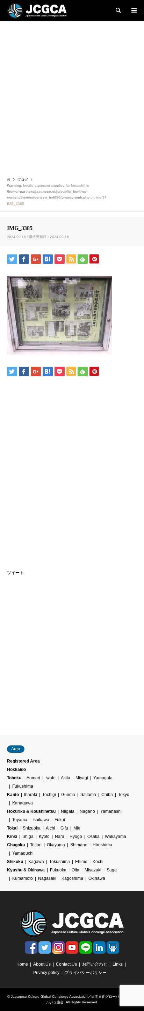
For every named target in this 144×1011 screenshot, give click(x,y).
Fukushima (22, 786)
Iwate (50, 777)
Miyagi (81, 777)
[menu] (133, 10)
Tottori (36, 844)
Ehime (81, 861)
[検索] (117, 10)
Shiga (28, 836)
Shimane (78, 844)
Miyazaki (93, 870)
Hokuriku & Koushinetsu (31, 811)
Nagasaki (47, 878)
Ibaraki (30, 794)
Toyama (19, 819)
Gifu (64, 828)
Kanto (13, 794)
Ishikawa (41, 819)
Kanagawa (22, 803)
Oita (75, 870)
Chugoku (16, 844)
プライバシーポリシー (86, 972)
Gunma (68, 794)
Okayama (56, 844)
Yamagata (103, 777)
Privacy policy (46, 972)
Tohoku (14, 777)
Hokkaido (16, 769)
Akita (65, 777)
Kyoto (44, 836)
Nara (59, 836)
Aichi (50, 828)
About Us (42, 964)
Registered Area (23, 761)
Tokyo (123, 794)
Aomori (33, 777)
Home (22, 964)
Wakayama (115, 836)
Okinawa (96, 878)
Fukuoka (58, 870)
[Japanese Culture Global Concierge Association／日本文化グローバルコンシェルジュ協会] (37, 10)
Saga (112, 870)
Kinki (12, 836)
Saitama (88, 794)
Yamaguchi (23, 853)
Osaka (93, 836)
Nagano (87, 811)
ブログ (22, 179)
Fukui (60, 819)
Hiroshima (102, 844)
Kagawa (36, 861)
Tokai (12, 828)
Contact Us (66, 964)
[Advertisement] (72, 96)
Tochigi (49, 794)
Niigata (67, 811)
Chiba (107, 794)
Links (118, 964)
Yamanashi (111, 811)
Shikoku (15, 861)
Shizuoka (32, 828)
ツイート (15, 572)
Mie (76, 828)
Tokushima (59, 861)
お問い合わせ (94, 964)
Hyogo (76, 836)
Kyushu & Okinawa (26, 870)
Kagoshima (72, 878)
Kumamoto (22, 878)
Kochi (98, 861)
